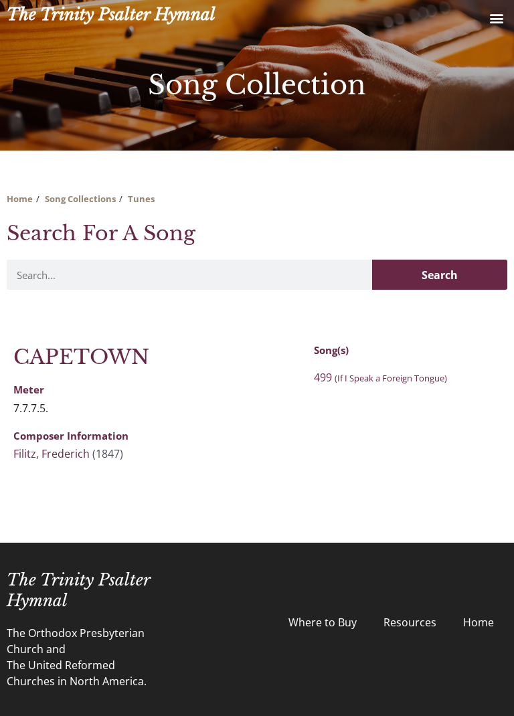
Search (440, 275)
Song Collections (80, 199)
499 (380, 377)
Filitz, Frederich (51, 453)
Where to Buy (322, 622)
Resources (409, 622)
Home (20, 199)
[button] (496, 18)
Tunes (141, 199)
